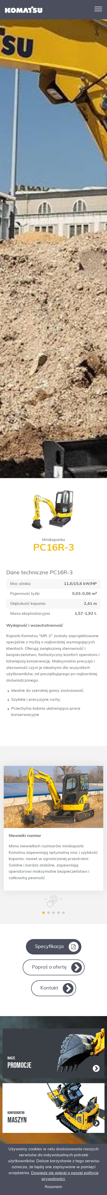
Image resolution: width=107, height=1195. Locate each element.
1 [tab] (43, 912)
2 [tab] (48, 912)
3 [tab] (53, 912)
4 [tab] (58, 912)
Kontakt (49, 988)
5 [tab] (63, 912)
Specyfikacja (49, 946)
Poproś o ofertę (49, 967)
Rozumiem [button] (53, 1187)
